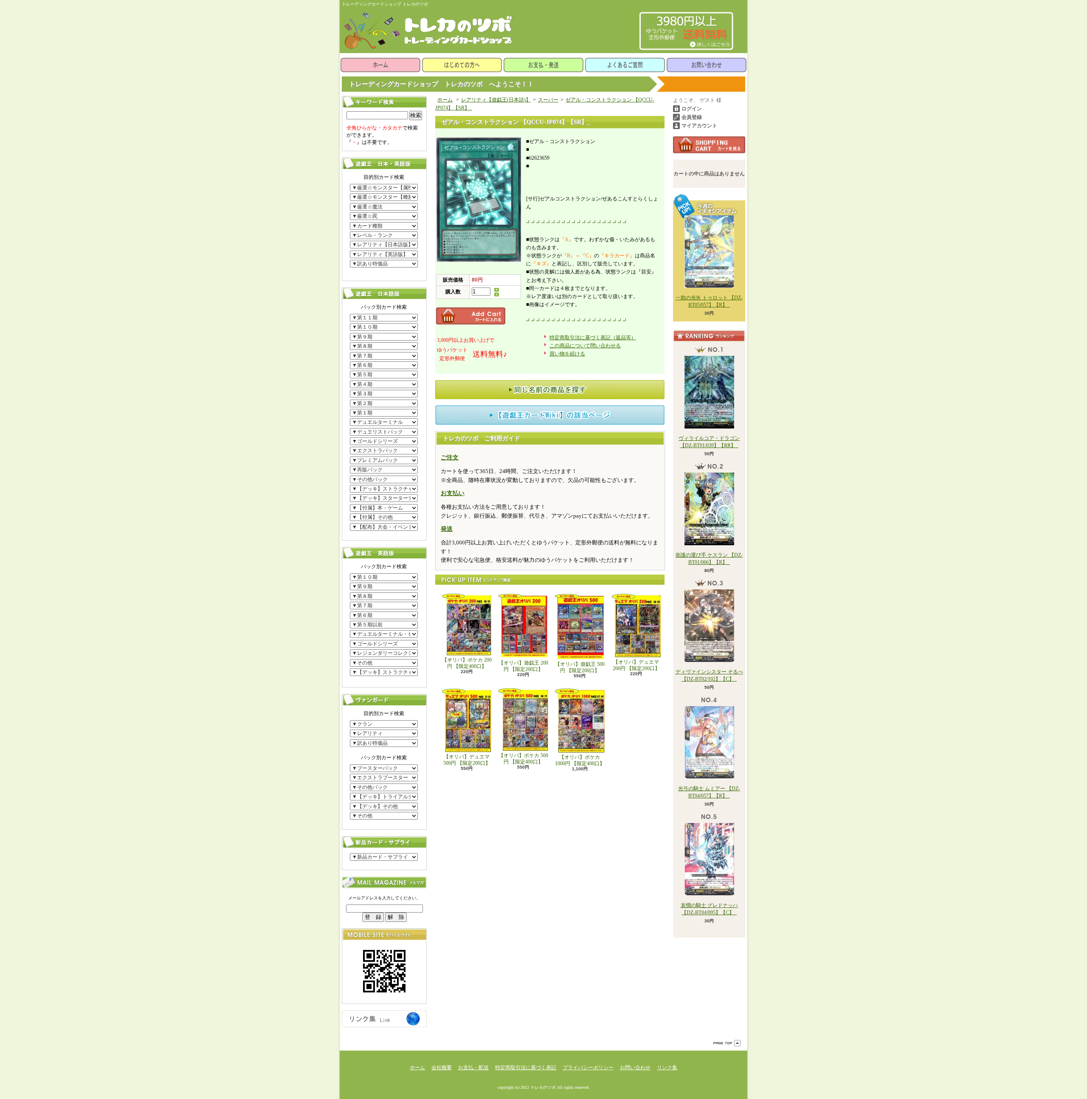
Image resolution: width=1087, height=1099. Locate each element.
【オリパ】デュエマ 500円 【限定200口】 (466, 760)
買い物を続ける (567, 354)
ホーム (380, 65)
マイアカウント (699, 126)
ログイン (691, 109)
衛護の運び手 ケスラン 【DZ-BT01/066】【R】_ (709, 558)
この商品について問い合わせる (585, 346)
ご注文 (450, 457)
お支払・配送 (473, 1068)
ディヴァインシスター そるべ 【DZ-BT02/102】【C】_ (709, 675)
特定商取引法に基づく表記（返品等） (592, 338)
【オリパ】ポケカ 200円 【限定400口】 (467, 663)
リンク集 (667, 1068)
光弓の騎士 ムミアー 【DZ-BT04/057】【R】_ (709, 792)
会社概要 (441, 1068)
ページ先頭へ (727, 1043)
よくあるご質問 (625, 65)
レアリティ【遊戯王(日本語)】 (496, 100)
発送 (447, 529)
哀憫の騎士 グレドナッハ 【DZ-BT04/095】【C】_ (709, 909)
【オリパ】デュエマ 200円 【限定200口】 (636, 665)
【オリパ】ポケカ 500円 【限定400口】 (523, 758)
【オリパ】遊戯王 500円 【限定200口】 (580, 667)
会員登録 (691, 117)
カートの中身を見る (709, 144)
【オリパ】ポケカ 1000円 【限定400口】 (580, 760)
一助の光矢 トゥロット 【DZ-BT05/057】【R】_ (709, 301)
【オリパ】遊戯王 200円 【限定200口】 (523, 666)
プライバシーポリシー (588, 1068)
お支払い (453, 493)
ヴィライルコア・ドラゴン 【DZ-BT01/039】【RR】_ (709, 441)
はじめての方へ (462, 65)
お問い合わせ (706, 65)
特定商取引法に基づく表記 (525, 1068)
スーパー (548, 100)
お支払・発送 (543, 65)
